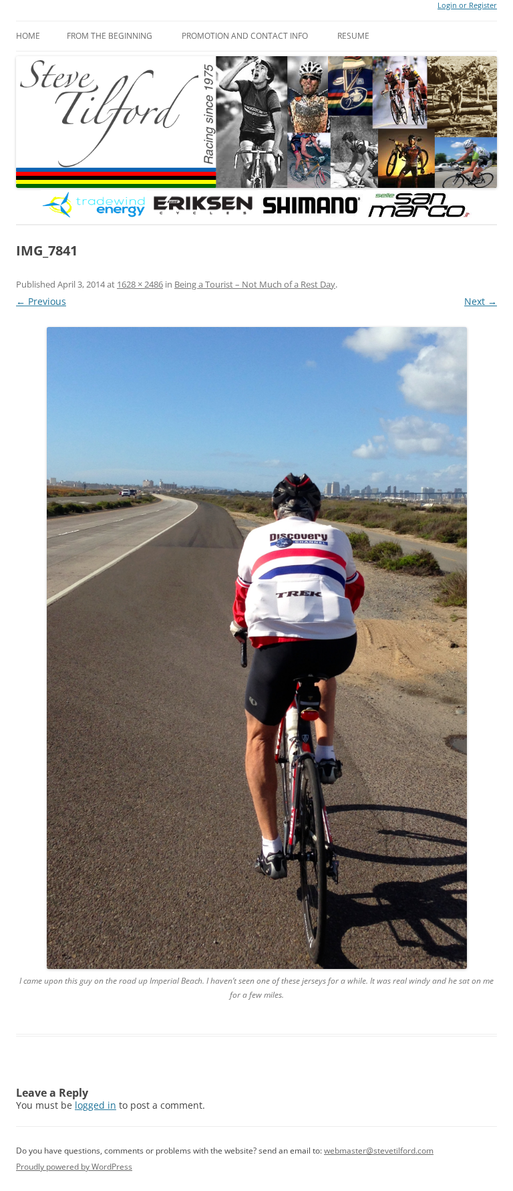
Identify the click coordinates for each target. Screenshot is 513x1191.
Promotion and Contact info (245, 35)
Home (28, 35)
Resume (353, 35)
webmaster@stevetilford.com (379, 1150)
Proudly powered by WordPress (74, 1166)
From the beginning (109, 35)
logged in (95, 1105)
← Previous (41, 301)
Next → (480, 301)
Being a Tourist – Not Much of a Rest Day (254, 284)
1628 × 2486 (140, 284)
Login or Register (467, 5)
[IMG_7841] (256, 648)
